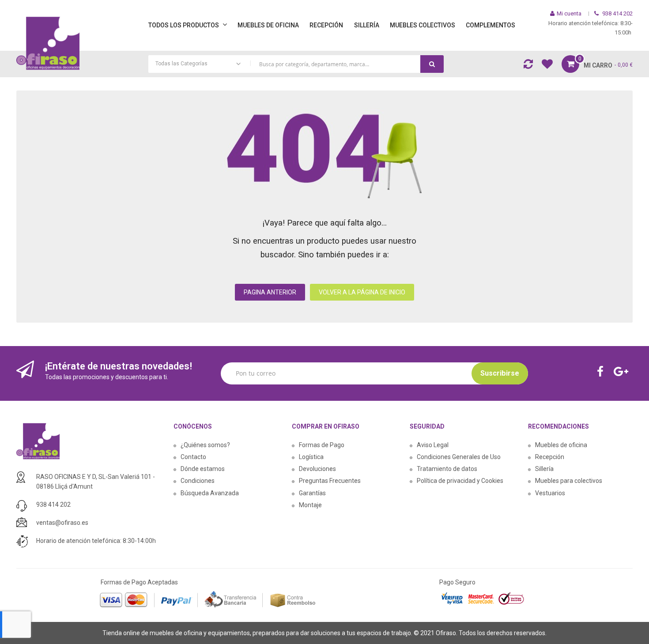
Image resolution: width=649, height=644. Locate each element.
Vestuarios (550, 493)
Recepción (549, 456)
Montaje (310, 504)
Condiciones (198, 480)
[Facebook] (602, 372)
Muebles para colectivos (568, 480)
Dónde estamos (203, 468)
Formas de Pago (321, 444)
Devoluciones (317, 468)
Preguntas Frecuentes (330, 480)
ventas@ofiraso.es (62, 522)
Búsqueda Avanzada (210, 493)
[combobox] (296, 64)
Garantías (312, 493)
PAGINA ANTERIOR (270, 292)
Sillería (544, 468)
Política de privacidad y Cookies (460, 480)
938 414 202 (53, 504)
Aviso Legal (433, 444)
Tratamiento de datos (447, 468)
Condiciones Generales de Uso (459, 456)
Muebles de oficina (561, 444)
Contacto (193, 456)
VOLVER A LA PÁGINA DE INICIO (362, 292)
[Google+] (623, 372)
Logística (311, 456)
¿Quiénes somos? (205, 444)
